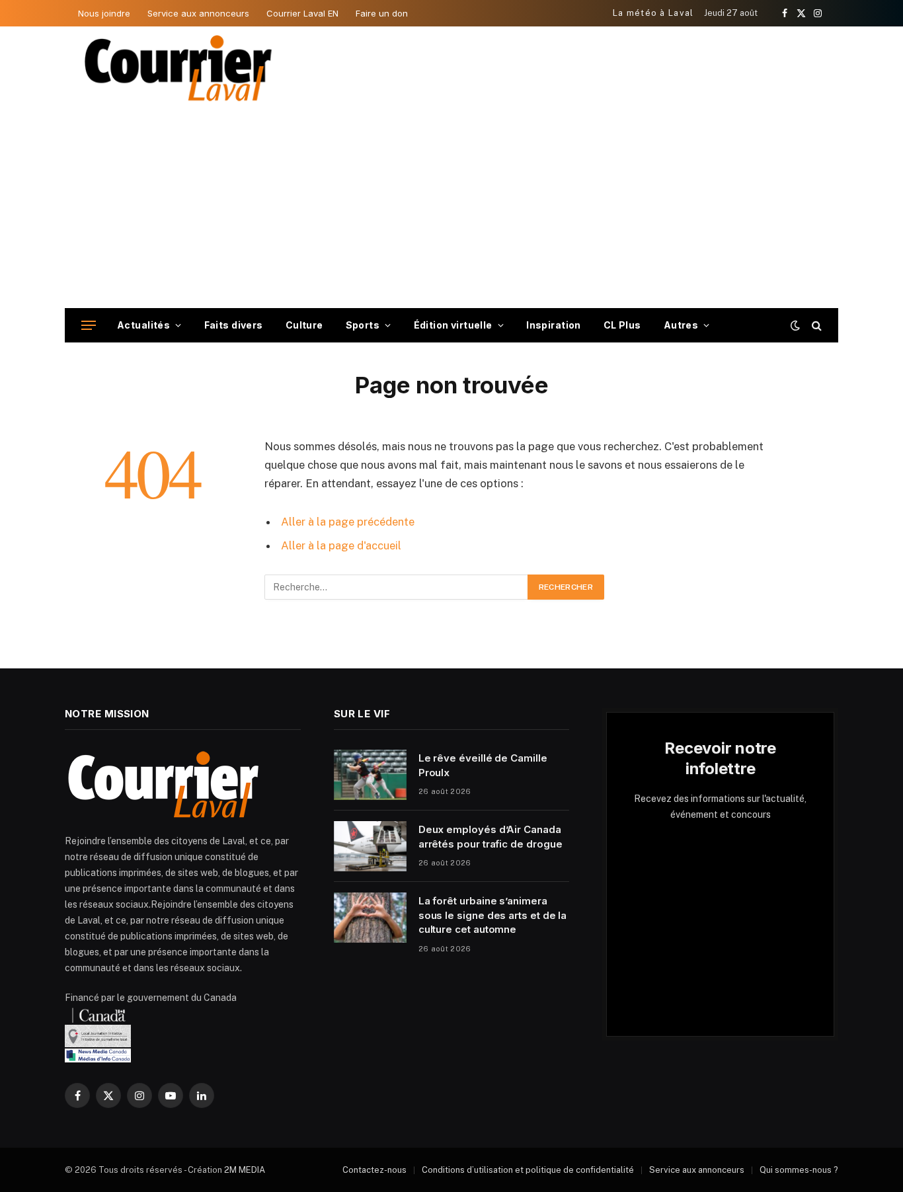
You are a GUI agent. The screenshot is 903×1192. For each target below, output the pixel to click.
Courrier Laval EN (302, 13)
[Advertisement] (451, 208)
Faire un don (382, 13)
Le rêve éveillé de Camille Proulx (482, 765)
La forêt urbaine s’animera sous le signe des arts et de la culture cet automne (492, 914)
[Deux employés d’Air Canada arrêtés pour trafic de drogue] (370, 846)
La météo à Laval (653, 13)
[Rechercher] (815, 325)
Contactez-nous (374, 1170)
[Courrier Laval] (178, 68)
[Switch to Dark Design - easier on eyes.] (795, 325)
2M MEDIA (244, 1170)
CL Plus (622, 325)
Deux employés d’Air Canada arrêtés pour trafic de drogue (490, 836)
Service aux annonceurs (198, 13)
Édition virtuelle (453, 325)
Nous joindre (104, 13)
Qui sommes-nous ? (799, 1170)
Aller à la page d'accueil (341, 545)
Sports (363, 325)
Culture (304, 325)
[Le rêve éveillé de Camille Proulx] (370, 775)
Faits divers (233, 325)
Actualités (143, 325)
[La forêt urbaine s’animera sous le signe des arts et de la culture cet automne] (370, 918)
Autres (681, 325)
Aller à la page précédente (347, 521)
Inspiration (553, 325)
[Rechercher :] (396, 587)
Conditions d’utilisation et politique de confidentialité (528, 1170)
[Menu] (88, 325)
